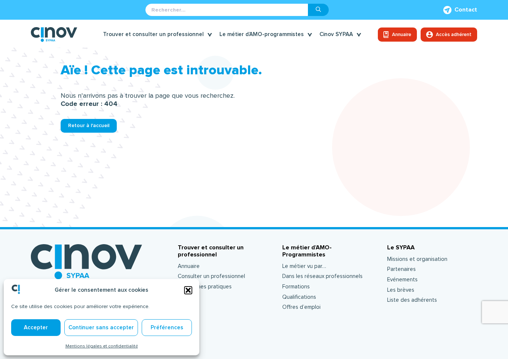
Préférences (167, 327)
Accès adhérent (454, 35)
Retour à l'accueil (88, 125)
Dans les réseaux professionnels (322, 276)
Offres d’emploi (301, 307)
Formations (296, 287)
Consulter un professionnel (211, 276)
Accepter (36, 327)
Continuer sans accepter (101, 327)
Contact (465, 9)
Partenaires (401, 269)
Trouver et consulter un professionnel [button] (153, 34)
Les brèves (400, 290)
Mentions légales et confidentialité (101, 346)
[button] (188, 290)
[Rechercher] (318, 10)
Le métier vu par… (304, 266)
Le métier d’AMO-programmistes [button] (261, 34)
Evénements (402, 279)
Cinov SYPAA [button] (336, 34)
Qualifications (299, 297)
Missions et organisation (417, 259)
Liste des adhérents (412, 300)
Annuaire (401, 35)
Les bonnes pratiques (205, 287)
